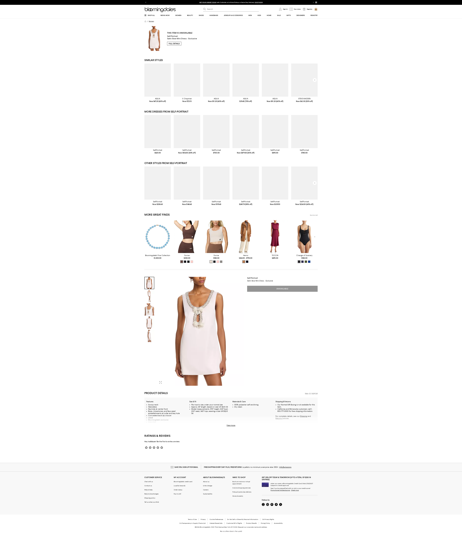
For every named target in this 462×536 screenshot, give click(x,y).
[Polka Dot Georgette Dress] (245, 131)
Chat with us (148, 481)
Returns (279, 418)
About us (206, 481)
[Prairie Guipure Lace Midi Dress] (187, 183)
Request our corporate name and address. (252, 527)
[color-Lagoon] (185, 261)
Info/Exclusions (285, 467)
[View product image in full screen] (160, 382)
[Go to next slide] (313, 2)
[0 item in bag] (316, 9)
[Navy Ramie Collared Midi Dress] (275, 131)
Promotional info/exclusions (280, 490)
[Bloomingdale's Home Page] (160, 9)
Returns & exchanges (151, 494)
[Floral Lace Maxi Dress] (275, 183)
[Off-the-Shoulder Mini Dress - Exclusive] (216, 80)
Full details (174, 44)
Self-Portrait (172, 36)
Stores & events (237, 496)
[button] (194, 331)
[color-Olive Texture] (306, 261)
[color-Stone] (221, 261)
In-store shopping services (241, 488)
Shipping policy (149, 498)
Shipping (303, 416)
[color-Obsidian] (188, 261)
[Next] (315, 80)
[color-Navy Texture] (302, 261)
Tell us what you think (151, 502)
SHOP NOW (259, 2)
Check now (295, 490)
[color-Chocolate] (181, 261)
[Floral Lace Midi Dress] (187, 131)
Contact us (148, 486)
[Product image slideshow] (200, 331)
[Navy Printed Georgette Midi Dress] (304, 131)
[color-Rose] (192, 261)
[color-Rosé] (218, 261)
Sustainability (207, 494)
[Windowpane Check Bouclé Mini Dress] (157, 183)
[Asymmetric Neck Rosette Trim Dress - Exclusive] (275, 80)
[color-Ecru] (211, 261)
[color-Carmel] (244, 261)
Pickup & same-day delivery (241, 492)
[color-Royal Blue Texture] (309, 261)
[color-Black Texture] (299, 261)
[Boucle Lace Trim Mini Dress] (157, 131)
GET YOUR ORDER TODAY (207, 2)
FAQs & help (148, 490)
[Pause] (316, 2)
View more (231, 425)
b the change (207, 486)
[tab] (149, 283)
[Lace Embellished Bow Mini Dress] (245, 183)
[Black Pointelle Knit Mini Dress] (304, 183)
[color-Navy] (247, 261)
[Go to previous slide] (145, 2)
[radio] (181, 261)
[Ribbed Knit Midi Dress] (216, 183)
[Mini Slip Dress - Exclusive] (245, 80)
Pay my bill (177, 494)
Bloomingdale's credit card (183, 481)
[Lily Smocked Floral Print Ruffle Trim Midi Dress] (187, 80)
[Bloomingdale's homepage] (145, 21)
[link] (157, 100)
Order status (178, 490)
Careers (206, 490)
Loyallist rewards (179, 486)
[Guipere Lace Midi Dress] (216, 131)
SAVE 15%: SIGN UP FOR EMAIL (186, 467)
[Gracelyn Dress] (304, 80)
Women (151, 21)
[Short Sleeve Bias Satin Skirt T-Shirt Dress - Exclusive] (157, 80)
